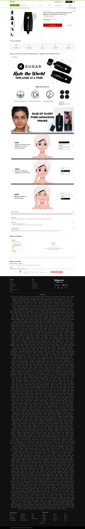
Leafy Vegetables (35, 518)
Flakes (33, 515)
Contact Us (34, 282)
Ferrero (54, 520)
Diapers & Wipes (24, 520)
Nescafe (54, 513)
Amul (43, 513)
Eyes (11, 265)
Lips (17, 265)
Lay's (65, 520)
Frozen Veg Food (13, 520)
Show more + (42, 522)
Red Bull (44, 515)
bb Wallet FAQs (34, 284)
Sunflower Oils (12, 513)
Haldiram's (44, 520)
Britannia (44, 518)
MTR (65, 513)
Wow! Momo (55, 518)
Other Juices (23, 518)
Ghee (33, 513)
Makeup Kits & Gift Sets (33, 265)
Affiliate (11, 287)
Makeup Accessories (23, 265)
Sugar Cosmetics (46, 10)
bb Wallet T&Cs (34, 286)
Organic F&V (12, 517)
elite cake (55, 515)
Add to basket (53, 25)
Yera (54, 517)
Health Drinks (23, 515)
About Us (11, 281)
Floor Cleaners (12, 518)
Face (14, 265)
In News (11, 282)
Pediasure (66, 515)
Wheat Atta (23, 513)
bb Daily (11, 291)
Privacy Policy (12, 286)
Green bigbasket (13, 284)
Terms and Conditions (14, 289)
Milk (10, 515)
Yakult (65, 517)
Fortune (65, 518)
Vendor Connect (35, 287)
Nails (40, 265)
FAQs (33, 281)
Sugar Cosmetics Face (22, 268)
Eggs (32, 517)
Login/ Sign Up (69, 2)
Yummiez (44, 517)
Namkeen (22, 517)
